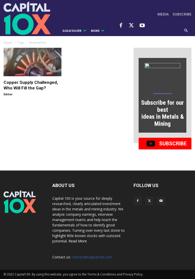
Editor (8, 94)
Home (8, 42)
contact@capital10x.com (92, 257)
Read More (78, 241)
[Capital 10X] (28, 18)
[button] (186, 30)
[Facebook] (121, 26)
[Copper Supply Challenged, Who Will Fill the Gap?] (32, 62)
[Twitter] (131, 26)
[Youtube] (142, 26)
